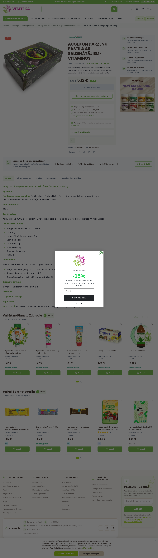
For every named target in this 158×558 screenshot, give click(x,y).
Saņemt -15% (79, 297)
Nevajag (79, 303)
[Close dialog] (101, 253)
